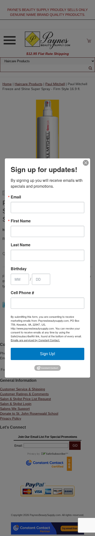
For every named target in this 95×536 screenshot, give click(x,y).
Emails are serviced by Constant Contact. (35, 340)
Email (16, 197)
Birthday (19, 269)
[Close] (86, 163)
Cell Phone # (22, 293)
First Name (21, 221)
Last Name (20, 245)
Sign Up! (47, 354)
